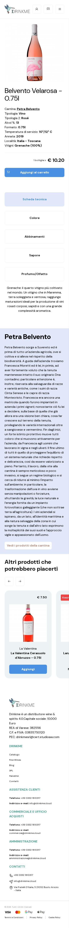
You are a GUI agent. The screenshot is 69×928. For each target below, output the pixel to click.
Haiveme (14, 775)
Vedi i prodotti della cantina (28, 545)
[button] (9, 581)
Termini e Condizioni (14, 917)
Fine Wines (15, 759)
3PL (11, 770)
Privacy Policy (36, 917)
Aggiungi (28, 669)
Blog (11, 765)
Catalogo (14, 754)
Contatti (14, 781)
